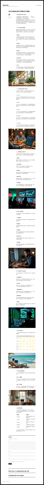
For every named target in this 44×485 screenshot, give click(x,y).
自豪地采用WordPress (8, 481)
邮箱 (9, 454)
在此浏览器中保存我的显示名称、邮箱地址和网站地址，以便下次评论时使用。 (17, 461)
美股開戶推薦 (5, 5)
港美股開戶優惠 (39, 5)
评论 (9, 440)
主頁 (36, 5)
